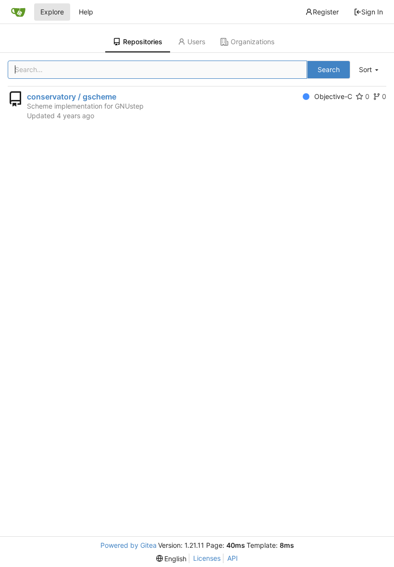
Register (326, 12)
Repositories (142, 41)
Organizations (252, 41)
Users (196, 41)
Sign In (372, 12)
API (232, 558)
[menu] (369, 70)
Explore (52, 12)
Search (329, 69)
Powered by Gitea (128, 545)
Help (86, 12)
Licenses (207, 558)
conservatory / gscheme (71, 96)
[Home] (18, 12)
